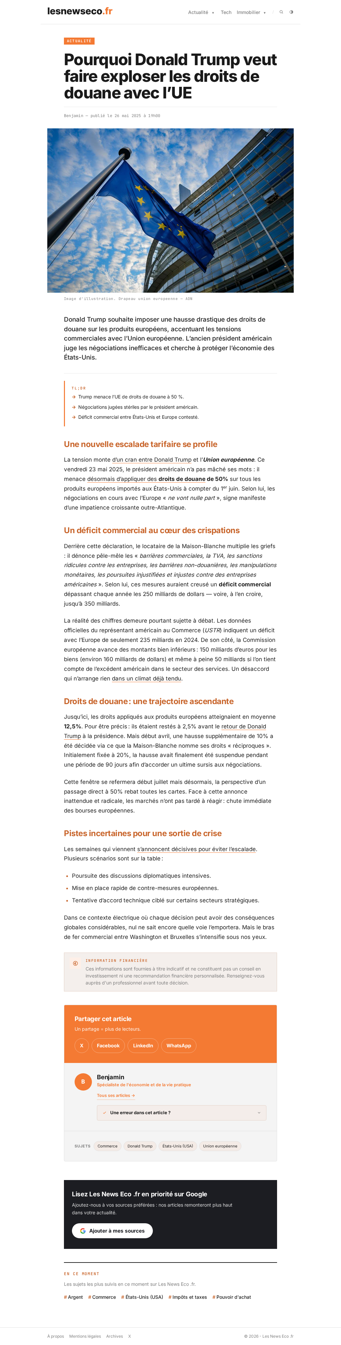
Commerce (108, 1146)
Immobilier (248, 12)
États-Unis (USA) (178, 1146)
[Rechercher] (281, 12)
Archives (114, 1336)
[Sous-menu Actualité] (213, 13)
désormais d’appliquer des (146, 479)
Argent (75, 1297)
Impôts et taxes (189, 1297)
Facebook (108, 1045)
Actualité (198, 12)
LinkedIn (143, 1045)
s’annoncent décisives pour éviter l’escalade (196, 849)
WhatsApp (179, 1045)
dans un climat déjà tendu (146, 678)
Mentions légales (85, 1336)
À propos (55, 1336)
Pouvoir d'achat (233, 1297)
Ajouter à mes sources (117, 1231)
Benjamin (73, 115)
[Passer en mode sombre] (291, 12)
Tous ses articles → (116, 1095)
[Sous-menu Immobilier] (264, 13)
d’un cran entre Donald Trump (151, 459)
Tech (226, 12)
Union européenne (220, 1146)
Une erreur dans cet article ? (140, 1112)
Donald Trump (140, 1146)
